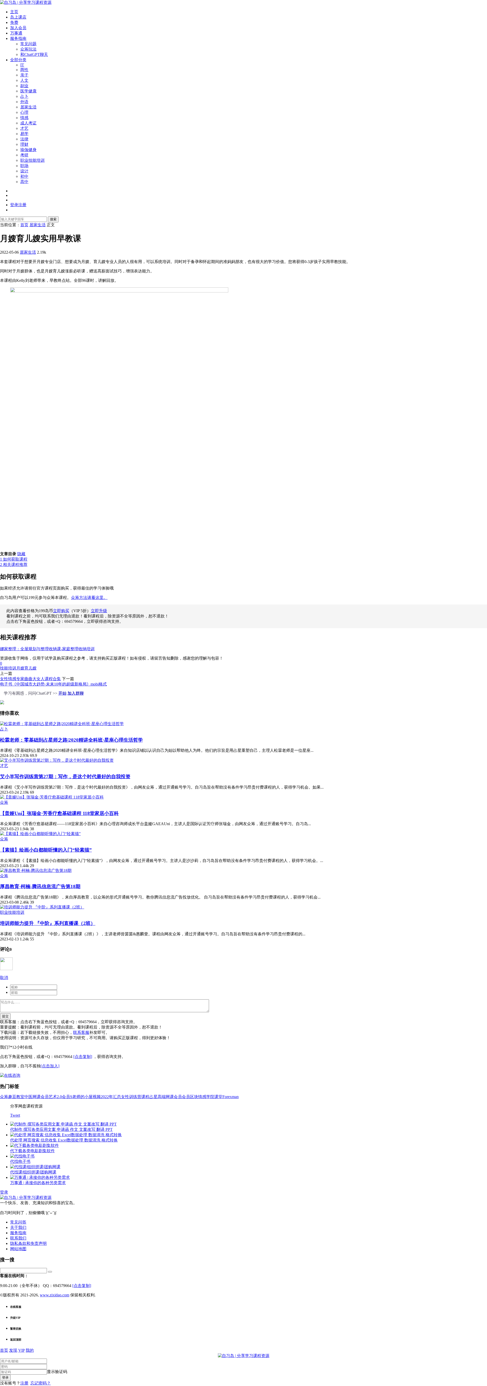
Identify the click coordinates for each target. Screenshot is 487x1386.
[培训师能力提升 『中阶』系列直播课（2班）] (42, 907)
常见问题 (28, 44)
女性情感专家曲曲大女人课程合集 (30, 679)
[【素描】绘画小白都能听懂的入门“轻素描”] (40, 833)
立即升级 (99, 611)
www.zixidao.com (54, 1295)
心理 (24, 112)
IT (22, 65)
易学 (24, 134)
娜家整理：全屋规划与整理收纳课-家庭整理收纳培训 (47, 649)
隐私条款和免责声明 (28, 1243)
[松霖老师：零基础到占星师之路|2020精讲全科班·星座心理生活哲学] (62, 724)
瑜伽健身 (28, 150)
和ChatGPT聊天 (34, 54)
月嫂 (20, 668)
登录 (4, 1192)
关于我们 (18, 1227)
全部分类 (18, 60)
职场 (24, 166)
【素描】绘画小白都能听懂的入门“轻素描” (46, 850)
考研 (24, 155)
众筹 (4, 802)
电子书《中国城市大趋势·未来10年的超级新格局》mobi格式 (53, 684)
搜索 (53, 219)
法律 (24, 139)
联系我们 (18, 1238)
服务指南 (18, 38)
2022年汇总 (111, 1097)
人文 (24, 80)
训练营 (135, 1097)
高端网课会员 (170, 1097)
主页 (14, 12)
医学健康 (28, 91)
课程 (145, 1097)
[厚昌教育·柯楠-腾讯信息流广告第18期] (36, 870)
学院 (210, 1097)
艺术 (53, 1097)
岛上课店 (18, 17)
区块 (194, 1097)
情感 (24, 118)
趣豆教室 (16, 1097)
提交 (5, 1016)
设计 (24, 171)
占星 (153, 1097)
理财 (24, 144)
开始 (62, 693)
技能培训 (8, 668)
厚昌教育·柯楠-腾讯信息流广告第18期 (40, 886)
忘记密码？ (40, 1383)
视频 (97, 1097)
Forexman (230, 1097)
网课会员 (40, 1097)
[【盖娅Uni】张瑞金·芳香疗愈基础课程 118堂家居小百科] (52, 797)
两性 (24, 70)
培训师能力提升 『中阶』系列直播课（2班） (47, 923)
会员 (186, 1097)
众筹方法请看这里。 (89, 597)
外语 (24, 102)
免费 (14, 22)
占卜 (24, 96)
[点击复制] (82, 1056)
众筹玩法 (28, 49)
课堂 (218, 1097)
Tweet (15, 1115)
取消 (4, 977)
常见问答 (18, 1222)
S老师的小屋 (81, 1097)
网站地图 (18, 1249)
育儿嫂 (30, 668)
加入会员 (18, 28)
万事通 (16, 33)
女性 (125, 1097)
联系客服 (81, 1032)
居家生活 (28, 107)
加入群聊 (75, 693)
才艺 (24, 128)
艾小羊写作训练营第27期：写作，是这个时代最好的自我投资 (65, 776)
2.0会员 (63, 1097)
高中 (24, 182)
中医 (28, 1097)
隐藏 (21, 554)
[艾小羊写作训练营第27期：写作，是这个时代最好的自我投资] (57, 760)
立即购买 (61, 611)
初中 (24, 176)
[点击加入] (50, 1066)
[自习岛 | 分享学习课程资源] (25, 2)
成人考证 (28, 123)
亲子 (24, 75)
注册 (24, 1383)
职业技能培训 (32, 160)
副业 (24, 86)
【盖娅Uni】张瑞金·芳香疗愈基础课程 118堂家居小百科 (59, 813)
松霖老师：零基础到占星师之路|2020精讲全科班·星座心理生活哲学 (71, 740)
